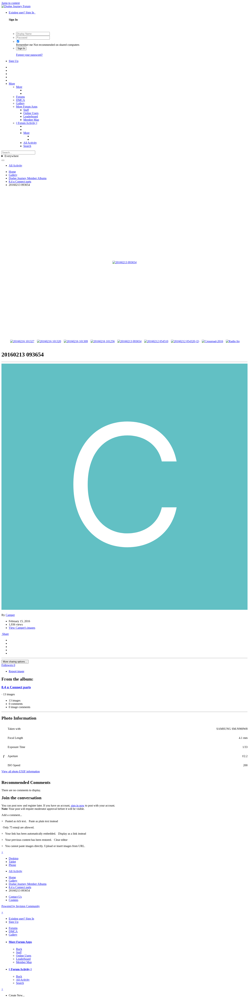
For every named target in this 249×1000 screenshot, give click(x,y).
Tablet (12, 861)
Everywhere (12, 156)
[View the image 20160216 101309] (76, 341)
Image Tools (217, 327)
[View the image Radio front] (234, 341)
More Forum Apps (26, 106)
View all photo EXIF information (20, 771)
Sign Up (13, 61)
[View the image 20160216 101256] (103, 341)
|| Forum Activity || (26, 123)
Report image (16, 671)
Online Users (30, 113)
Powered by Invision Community (20, 906)
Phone (12, 865)
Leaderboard (30, 116)
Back (19, 949)
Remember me (24, 44)
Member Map (31, 119)
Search (27, 146)
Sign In (21, 48)
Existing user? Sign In (22, 12)
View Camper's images (22, 627)
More (12, 83)
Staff (26, 109)
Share (5, 633)
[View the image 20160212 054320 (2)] (185, 341)
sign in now (77, 805)
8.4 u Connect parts (16, 687)
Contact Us (15, 896)
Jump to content (10, 3)
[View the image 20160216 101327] (22, 341)
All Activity (30, 142)
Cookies (13, 900)
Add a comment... (11, 815)
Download (238, 327)
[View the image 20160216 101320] (49, 341)
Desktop (13, 858)
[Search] (2, 160)
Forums (20, 96)
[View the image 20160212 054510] (156, 341)
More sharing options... (15, 661)
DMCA (20, 100)
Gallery (20, 103)
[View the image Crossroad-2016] (212, 341)
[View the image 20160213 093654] (129, 341)
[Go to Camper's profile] (124, 608)
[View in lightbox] (124, 262)
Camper (10, 615)
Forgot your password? (29, 54)
